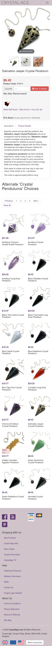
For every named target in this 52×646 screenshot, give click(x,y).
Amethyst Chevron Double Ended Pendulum (13, 243)
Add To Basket (40, 88)
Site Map (7, 620)
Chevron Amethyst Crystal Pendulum (10, 424)
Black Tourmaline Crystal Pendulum (13, 315)
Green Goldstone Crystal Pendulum (13, 497)
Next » (36, 200)
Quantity (8, 88)
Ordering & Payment (12, 570)
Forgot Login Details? (13, 593)
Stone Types (9, 549)
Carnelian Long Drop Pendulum (37, 388)
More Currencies (35, 642)
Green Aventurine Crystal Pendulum (36, 461)
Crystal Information (12, 554)
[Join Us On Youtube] (12, 517)
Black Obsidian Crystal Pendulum (38, 279)
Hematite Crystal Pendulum (35, 497)
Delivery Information (12, 576)
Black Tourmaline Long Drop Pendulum (38, 315)
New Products (10, 537)
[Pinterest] (4, 524)
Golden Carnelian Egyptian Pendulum (10, 461)
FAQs (6, 581)
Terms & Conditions (12, 603)
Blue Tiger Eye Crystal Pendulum (12, 388)
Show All (7, 205)
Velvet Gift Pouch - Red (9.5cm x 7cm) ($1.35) (22, 109)
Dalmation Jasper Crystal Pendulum (36, 424)
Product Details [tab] (24, 125)
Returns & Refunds (12, 614)
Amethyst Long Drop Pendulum (11, 279)
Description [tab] (9, 125)
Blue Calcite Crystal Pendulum (10, 352)
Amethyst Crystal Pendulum (35, 243)
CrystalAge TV (10, 560)
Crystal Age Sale (11, 543)
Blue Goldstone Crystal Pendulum (38, 352)
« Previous (8, 200)
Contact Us (8, 587)
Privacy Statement (11, 609)
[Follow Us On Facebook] (4, 517)
